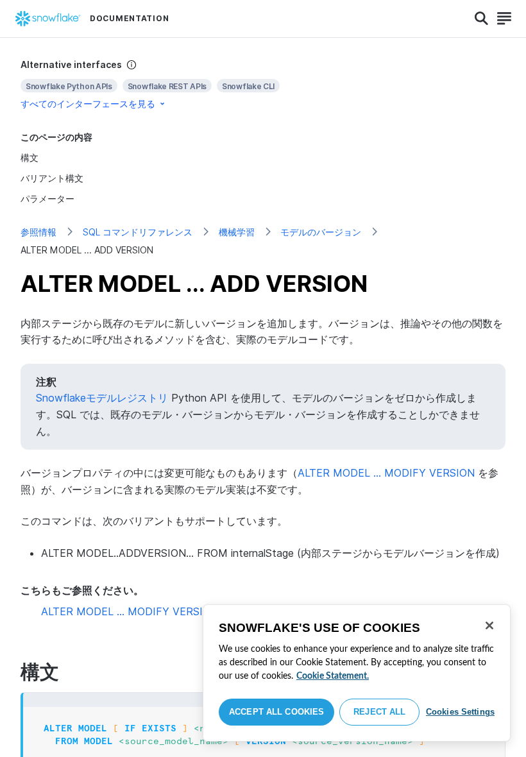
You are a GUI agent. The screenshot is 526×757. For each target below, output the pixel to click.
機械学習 (237, 231)
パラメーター (47, 198)
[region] (357, 673)
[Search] (481, 18)
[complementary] (263, 84)
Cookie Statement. (332, 676)
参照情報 (38, 231)
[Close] (489, 625)
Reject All (379, 712)
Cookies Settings (460, 712)
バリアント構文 (52, 178)
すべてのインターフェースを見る (88, 103)
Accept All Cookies (276, 712)
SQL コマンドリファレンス (137, 231)
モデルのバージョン (320, 231)
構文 (29, 157)
